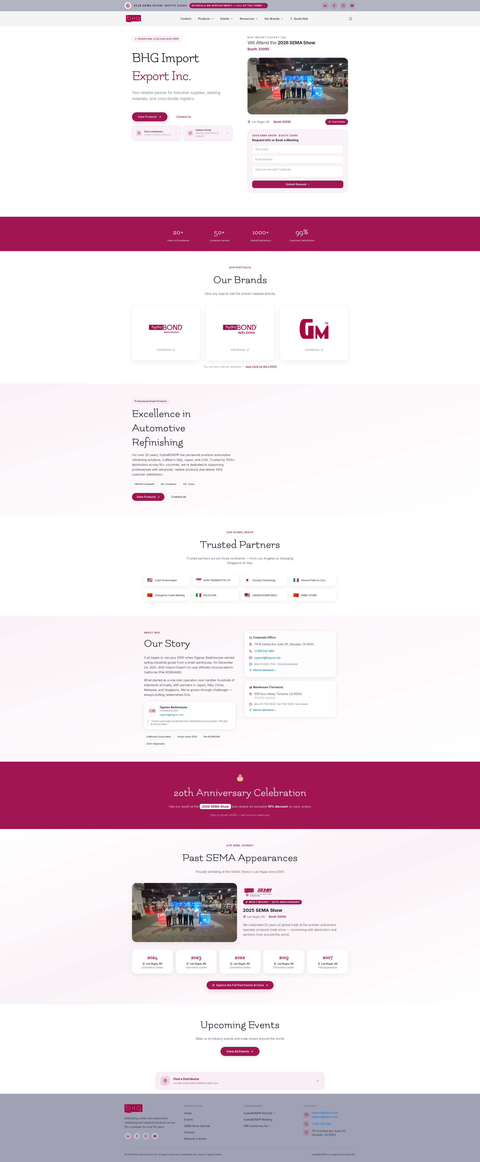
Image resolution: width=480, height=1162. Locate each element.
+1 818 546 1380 (264, 651)
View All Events (237, 1051)
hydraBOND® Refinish (258, 1113)
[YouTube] (352, 5)
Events (224, 18)
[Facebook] (334, 5)
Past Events (338, 121)
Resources (247, 18)
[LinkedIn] (325, 5)
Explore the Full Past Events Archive (240, 985)
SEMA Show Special (197, 1125)
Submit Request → (298, 184)
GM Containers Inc (256, 1125)
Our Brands (272, 18)
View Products (147, 116)
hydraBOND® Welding (258, 1119)
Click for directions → (265, 670)
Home (188, 1113)
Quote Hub (301, 18)
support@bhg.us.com (267, 657)
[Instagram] (343, 5)
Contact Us (183, 116)
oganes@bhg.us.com (171, 714)
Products (204, 18)
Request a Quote (195, 1138)
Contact (186, 18)
